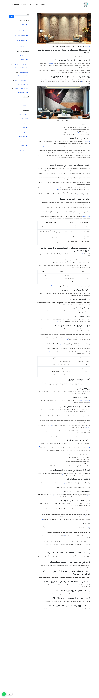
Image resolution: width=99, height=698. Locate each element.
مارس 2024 (25, 105)
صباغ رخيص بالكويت (23, 136)
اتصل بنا (32, 4)
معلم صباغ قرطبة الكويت (22, 76)
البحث (28, 14)
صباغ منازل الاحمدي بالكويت (21, 30)
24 (64, 535)
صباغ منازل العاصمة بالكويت (21, 35)
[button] (4, 694)
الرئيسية (43, 4)
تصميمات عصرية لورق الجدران (76, 254)
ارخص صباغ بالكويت (23, 114)
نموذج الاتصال (24, 4)
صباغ (88, 447)
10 (57, 321)
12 (67, 339)
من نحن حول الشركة (14, 4)
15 (51, 425)
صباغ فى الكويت (24, 145)
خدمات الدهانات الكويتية (22, 56)
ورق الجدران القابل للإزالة (84, 400)
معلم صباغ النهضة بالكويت (21, 67)
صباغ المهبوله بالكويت (23, 59)
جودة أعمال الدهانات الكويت (21, 80)
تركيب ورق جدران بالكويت (22, 84)
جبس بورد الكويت (24, 123)
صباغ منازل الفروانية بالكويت (21, 24)
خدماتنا (37, 4)
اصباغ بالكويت (25, 118)
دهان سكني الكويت (23, 72)
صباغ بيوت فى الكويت (23, 132)
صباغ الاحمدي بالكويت (23, 92)
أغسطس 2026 (24, 101)
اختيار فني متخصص (50, 352)
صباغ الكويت (87, 427)
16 (39, 446)
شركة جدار (80, 133)
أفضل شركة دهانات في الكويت (21, 64)
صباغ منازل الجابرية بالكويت (21, 40)
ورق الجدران (87, 46)
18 (62, 474)
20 (70, 505)
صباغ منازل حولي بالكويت (22, 46)
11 (60, 344)
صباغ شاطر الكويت (23, 141)
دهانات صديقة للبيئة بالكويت (21, 88)
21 (85, 510)
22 (59, 515)
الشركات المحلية (86, 216)
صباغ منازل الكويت (23, 150)
